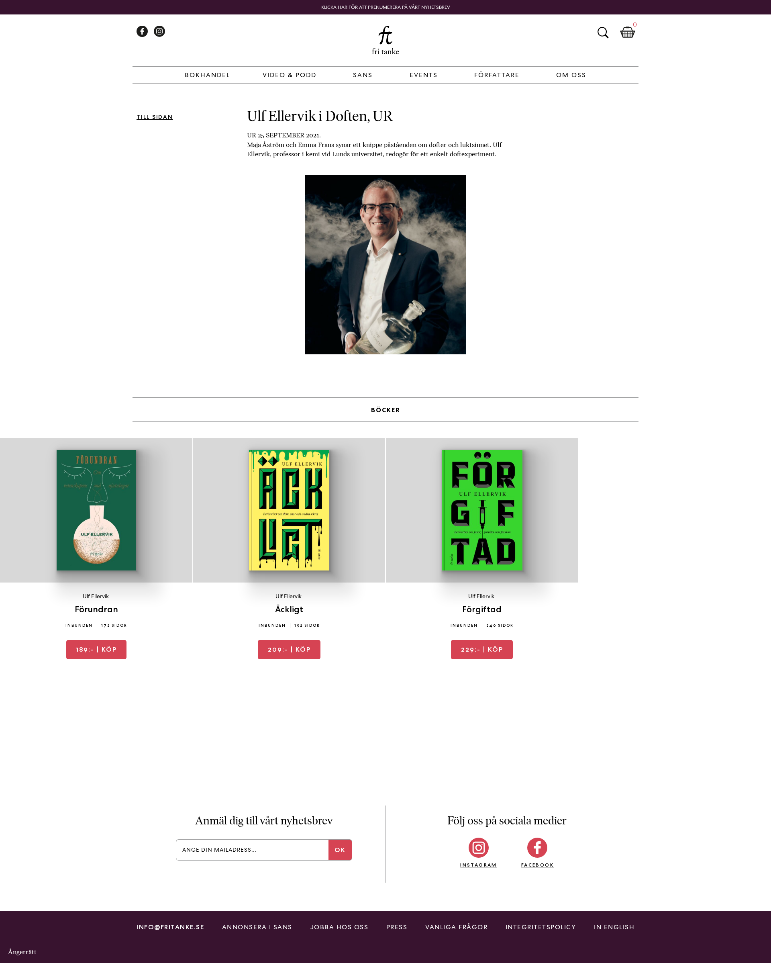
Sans (363, 75)
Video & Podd (289, 75)
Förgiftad (482, 609)
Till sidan (155, 117)
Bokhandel (207, 75)
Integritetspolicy (541, 927)
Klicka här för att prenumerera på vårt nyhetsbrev (385, 7)
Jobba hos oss (339, 927)
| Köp (96, 649)
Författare (497, 75)
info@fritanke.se (170, 927)
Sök (602, 32)
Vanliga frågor (456, 927)
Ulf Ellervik (96, 596)
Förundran (96, 609)
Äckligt (289, 609)
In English (614, 927)
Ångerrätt (22, 952)
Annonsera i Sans (257, 927)
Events (424, 75)
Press (397, 927)
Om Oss (571, 75)
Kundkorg (627, 32)
